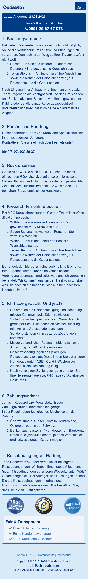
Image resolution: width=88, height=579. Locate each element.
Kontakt (22, 555)
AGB (32, 555)
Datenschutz (46, 555)
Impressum (64, 555)
